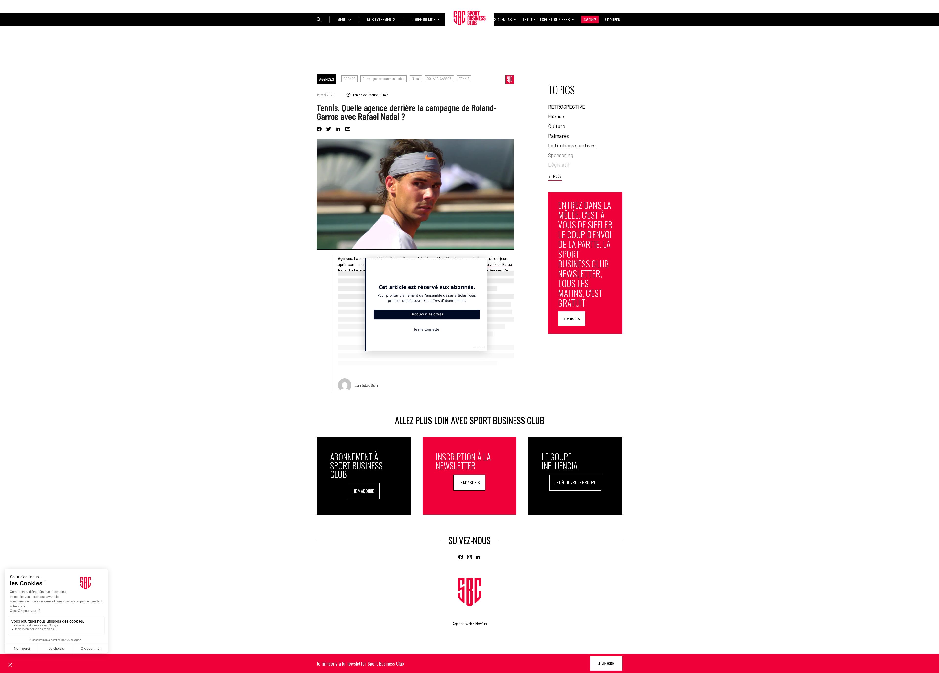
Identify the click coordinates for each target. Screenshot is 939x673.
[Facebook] (319, 129)
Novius (481, 623)
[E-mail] (347, 129)
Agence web (462, 623)
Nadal (416, 79)
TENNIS (464, 79)
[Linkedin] (338, 129)
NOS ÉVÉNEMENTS (381, 19)
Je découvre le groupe (575, 482)
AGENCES (326, 79)
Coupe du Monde (425, 19)
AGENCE (349, 79)
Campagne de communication (383, 79)
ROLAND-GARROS (439, 79)
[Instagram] (469, 557)
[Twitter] (328, 129)
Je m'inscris (572, 318)
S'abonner (590, 19)
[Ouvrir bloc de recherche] (319, 19)
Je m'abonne (364, 491)
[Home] (470, 592)
